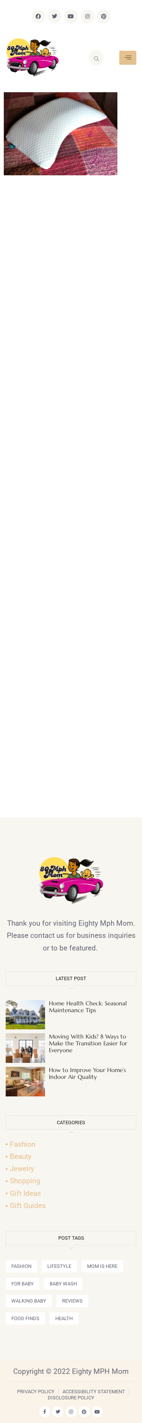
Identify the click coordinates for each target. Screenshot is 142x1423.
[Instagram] (87, 16)
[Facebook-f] (44, 1411)
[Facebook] (38, 16)
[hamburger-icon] (127, 58)
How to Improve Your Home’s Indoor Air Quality (87, 1073)
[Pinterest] (104, 16)
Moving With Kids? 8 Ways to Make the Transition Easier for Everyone (88, 1043)
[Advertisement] (71, 499)
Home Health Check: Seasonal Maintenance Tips (88, 1007)
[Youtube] (71, 16)
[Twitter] (54, 16)
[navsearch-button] (96, 58)
